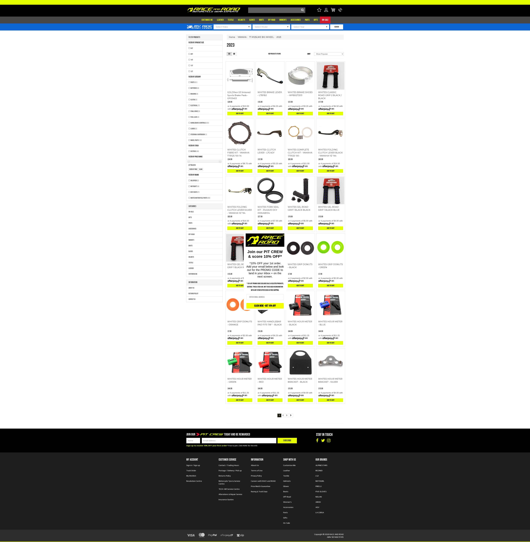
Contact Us (192, 299)
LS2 (317, 476)
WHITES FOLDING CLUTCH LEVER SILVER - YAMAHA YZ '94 (239, 210)
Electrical (195, 105)
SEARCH (336, 27)
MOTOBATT (195, 186)
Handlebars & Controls (200, 123)
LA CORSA (320, 512)
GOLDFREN (195, 180)
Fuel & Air (195, 117)
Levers (194, 128)
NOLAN (319, 497)
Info (245, 109)
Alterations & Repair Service (230, 494)
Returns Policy (193, 293)
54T (192, 48)
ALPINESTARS (321, 465)
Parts (307, 19)
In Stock (195, 151)
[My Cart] (333, 10)
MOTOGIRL (320, 481)
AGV (317, 507)
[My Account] (326, 11)
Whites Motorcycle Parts (200, 198)
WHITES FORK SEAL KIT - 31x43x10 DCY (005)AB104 (268, 210)
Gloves (252, 19)
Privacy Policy (256, 476)
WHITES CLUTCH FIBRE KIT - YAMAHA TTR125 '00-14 (238, 152)
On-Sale (325, 19)
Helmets (241, 19)
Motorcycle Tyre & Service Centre (229, 482)
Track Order (191, 470)
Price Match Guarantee (260, 486)
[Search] (302, 10)
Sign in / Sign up (193, 465)
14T (192, 60)
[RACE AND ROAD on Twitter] (323, 440)
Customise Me (207, 19)
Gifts (316, 19)
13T (192, 65)
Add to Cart (240, 113)
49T (192, 54)
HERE (245, 445)
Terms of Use (257, 470)
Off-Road (271, 19)
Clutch (194, 100)
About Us (191, 288)
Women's (283, 19)
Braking (194, 94)
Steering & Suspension (199, 134)
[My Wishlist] (319, 10)
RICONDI (319, 470)
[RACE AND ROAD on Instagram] (329, 440)
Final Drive (195, 111)
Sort (308, 54)
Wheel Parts (196, 140)
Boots (261, 19)
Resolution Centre (194, 481)
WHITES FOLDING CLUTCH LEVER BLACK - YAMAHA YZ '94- (330, 152)
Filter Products (194, 37)
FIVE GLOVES (321, 491)
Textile (231, 19)
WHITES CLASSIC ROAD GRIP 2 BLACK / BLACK (330, 95)
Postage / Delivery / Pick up (230, 470)
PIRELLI (319, 486)
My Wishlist (191, 476)
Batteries (195, 88)
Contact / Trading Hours (229, 465)
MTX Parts (195, 192)
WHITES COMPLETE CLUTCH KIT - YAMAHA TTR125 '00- (300, 152)
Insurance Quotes (226, 499)
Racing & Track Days (259, 491)
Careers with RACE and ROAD (263, 481)
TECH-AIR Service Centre (229, 489)
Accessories (296, 19)
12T (192, 71)
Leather (220, 19)
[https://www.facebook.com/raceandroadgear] (317, 440)
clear (200, 169)
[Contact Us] (340, 11)
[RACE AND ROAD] (213, 9)
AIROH (318, 502)
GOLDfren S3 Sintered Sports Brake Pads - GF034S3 (238, 95)
